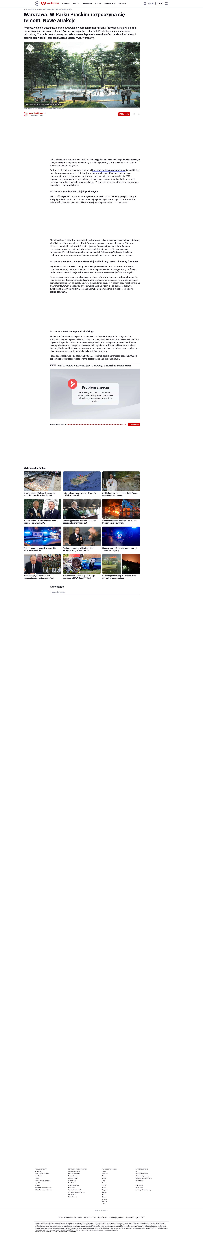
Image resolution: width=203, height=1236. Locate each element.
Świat (75, 3)
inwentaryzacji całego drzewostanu (109, 170)
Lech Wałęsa (71, 1194)
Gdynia (104, 1194)
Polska (65, 3)
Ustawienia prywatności (134, 1217)
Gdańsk (104, 1187)
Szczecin (104, 1183)
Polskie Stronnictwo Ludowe (144, 1178)
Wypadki (37, 1183)
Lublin (103, 1204)
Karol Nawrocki (72, 1197)
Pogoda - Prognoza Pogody (43, 1180)
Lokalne (104, 1171)
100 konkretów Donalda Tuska (43, 1190)
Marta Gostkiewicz (36, 113)
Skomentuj (125, 114)
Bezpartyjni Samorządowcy (143, 1190)
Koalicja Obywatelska (142, 1173)
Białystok (104, 1192)
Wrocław (104, 1176)
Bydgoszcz (105, 1190)
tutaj (74, 1232)
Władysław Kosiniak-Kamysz (76, 1192)
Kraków (104, 1178)
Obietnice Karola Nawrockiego (43, 1187)
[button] (151, 3)
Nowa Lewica (139, 1185)
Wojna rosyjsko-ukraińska (42, 1173)
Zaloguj (159, 3)
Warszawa (105, 1173)
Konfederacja (139, 1180)
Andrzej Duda (72, 1180)
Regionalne (109, 3)
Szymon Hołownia (73, 1185)
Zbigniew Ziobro (72, 1178)
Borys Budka (71, 1187)
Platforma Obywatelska (142, 1176)
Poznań (104, 1185)
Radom (104, 1197)
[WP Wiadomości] (51, 3)
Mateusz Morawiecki (74, 1173)
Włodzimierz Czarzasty (74, 1190)
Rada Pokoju (38, 1176)
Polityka (122, 3)
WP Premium (87, 3)
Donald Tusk (71, 1183)
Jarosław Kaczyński (74, 1171)
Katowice (104, 1199)
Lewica (137, 1183)
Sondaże (37, 1185)
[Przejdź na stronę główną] (37, 5)
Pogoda (98, 3)
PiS (136, 1171)
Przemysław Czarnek (74, 1176)
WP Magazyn (38, 1171)
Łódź (103, 1180)
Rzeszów (104, 1201)
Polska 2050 (139, 1187)
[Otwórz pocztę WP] (145, 3)
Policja (37, 1178)
